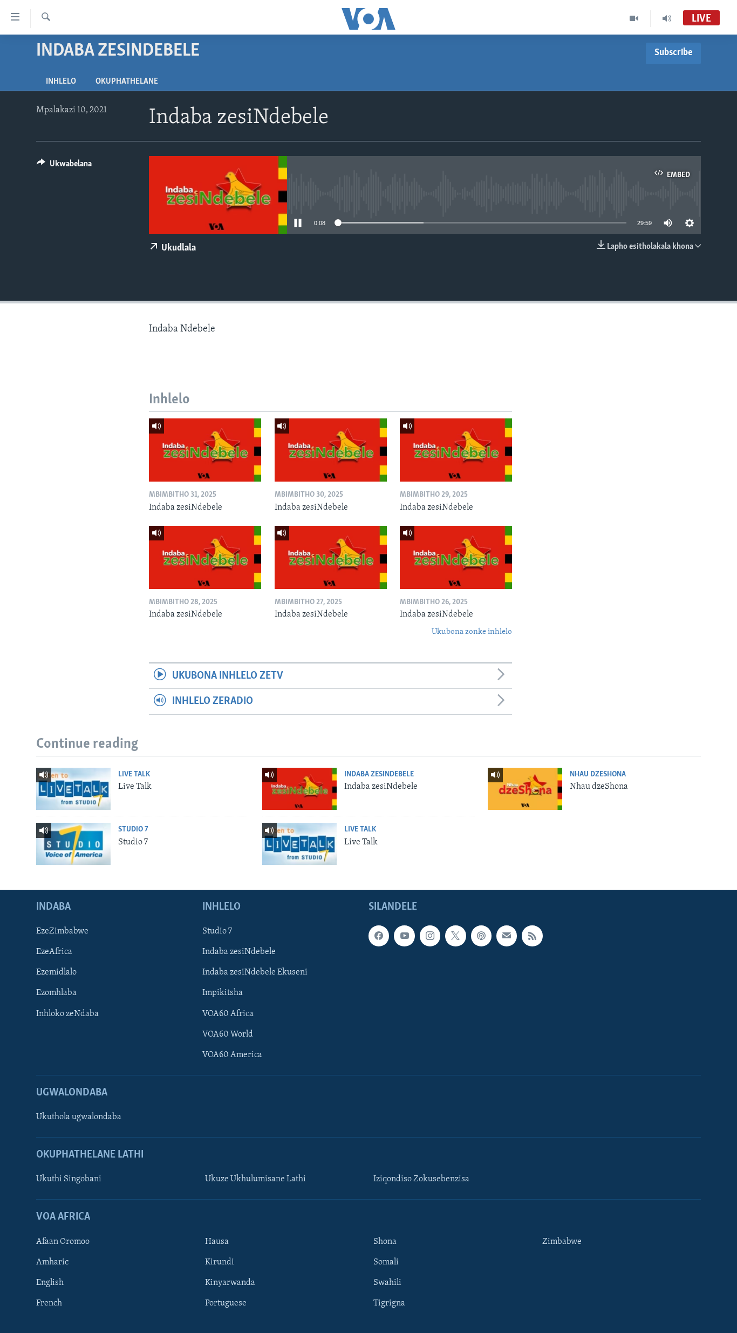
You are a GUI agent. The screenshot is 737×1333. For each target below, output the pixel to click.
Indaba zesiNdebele (379, 774)
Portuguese (226, 1303)
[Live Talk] (73, 789)
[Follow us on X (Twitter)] (455, 935)
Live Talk (134, 774)
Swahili (387, 1282)
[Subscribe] (506, 935)
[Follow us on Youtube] (404, 935)
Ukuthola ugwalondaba (78, 1117)
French (49, 1303)
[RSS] (532, 935)
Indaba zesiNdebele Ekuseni (255, 972)
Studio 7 (133, 829)
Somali (386, 1262)
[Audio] (667, 18)
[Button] (64, 166)
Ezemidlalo (56, 972)
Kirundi (219, 1262)
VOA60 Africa (228, 1014)
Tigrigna (389, 1303)
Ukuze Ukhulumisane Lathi (255, 1179)
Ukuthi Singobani (68, 1179)
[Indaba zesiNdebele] (205, 450)
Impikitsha (222, 993)
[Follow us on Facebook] (378, 935)
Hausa (217, 1241)
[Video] (634, 18)
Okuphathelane (126, 81)
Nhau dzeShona (598, 774)
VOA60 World (227, 1034)
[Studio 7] (73, 844)
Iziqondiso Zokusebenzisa (421, 1179)
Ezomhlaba (56, 993)
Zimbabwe (562, 1241)
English (50, 1282)
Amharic (52, 1262)
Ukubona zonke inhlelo (472, 632)
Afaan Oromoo (63, 1241)
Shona (385, 1241)
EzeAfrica (54, 952)
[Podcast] (481, 935)
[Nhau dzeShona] (525, 789)
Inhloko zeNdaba (67, 1014)
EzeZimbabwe (62, 931)
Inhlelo (61, 81)
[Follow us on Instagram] (430, 935)
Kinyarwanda (230, 1282)
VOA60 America (232, 1055)
